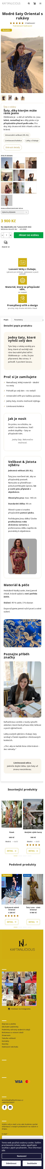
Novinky (5, 1044)
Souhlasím (32, 1163)
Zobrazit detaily (13, 147)
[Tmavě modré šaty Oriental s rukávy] (19, 175)
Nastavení (21, 1156)
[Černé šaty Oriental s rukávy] (6, 163)
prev (3, 810)
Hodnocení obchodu (10, 1047)
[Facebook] (4, 1107)
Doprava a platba (9, 1024)
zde (3, 1150)
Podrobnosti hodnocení (22, 26)
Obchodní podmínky (10, 1027)
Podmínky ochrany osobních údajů (16, 1029)
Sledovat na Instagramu (21, 1009)
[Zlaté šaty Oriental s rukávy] (19, 188)
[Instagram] (10, 1107)
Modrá (8, 841)
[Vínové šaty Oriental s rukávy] (6, 188)
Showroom (6, 1035)
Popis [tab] (6, 320)
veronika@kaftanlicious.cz (12, 1100)
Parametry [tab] (18, 320)
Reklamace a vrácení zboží (12, 1032)
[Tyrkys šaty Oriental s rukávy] (31, 175)
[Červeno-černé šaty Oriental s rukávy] (19, 163)
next (42, 810)
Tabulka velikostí (9, 1038)
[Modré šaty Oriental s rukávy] (6, 175)
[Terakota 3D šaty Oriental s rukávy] (6, 200)
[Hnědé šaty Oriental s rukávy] (31, 163)
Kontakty (5, 1041)
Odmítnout (11, 1163)
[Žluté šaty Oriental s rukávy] (31, 188)
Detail (10, 851)
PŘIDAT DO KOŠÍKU (29, 235)
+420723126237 (8, 1102)
